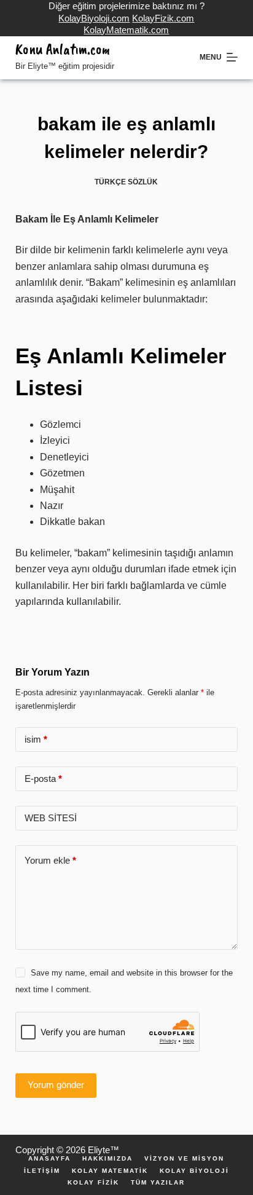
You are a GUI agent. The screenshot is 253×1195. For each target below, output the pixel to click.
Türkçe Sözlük (126, 182)
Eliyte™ (103, 1150)
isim (36, 739)
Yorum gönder (56, 1084)
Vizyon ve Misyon (184, 1159)
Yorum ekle (50, 860)
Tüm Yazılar (158, 1183)
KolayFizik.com (163, 18)
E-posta (43, 778)
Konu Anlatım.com (62, 49)
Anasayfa (49, 1159)
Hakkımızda (107, 1159)
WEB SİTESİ (51, 818)
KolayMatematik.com (126, 30)
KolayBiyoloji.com (94, 18)
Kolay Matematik (110, 1171)
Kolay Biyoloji (194, 1171)
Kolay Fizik (93, 1183)
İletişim (42, 1171)
